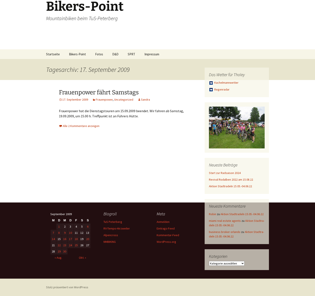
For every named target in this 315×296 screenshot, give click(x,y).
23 (64, 245)
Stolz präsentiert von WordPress (67, 287)
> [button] (259, 126)
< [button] (214, 126)
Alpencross (111, 235)
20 (87, 239)
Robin (212, 214)
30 (64, 251)
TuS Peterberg (113, 222)
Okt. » (82, 258)
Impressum (151, 54)
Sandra (145, 99)
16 (64, 239)
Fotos (99, 54)
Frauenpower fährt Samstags (99, 92)
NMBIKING (110, 242)
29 (59, 251)
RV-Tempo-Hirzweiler (117, 228)
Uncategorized (123, 99)
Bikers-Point (77, 54)
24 (70, 245)
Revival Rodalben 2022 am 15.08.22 (231, 179)
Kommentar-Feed (168, 235)
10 (70, 233)
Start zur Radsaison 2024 (225, 173)
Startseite (53, 54)
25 (76, 245)
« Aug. (58, 258)
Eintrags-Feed (166, 228)
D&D (115, 54)
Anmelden (163, 222)
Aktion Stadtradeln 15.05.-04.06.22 (230, 186)
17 (70, 239)
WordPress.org (166, 242)
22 (59, 245)
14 (53, 239)
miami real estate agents (225, 221)
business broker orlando (224, 232)
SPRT (131, 54)
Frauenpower (104, 99)
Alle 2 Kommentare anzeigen (81, 126)
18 (76, 239)
